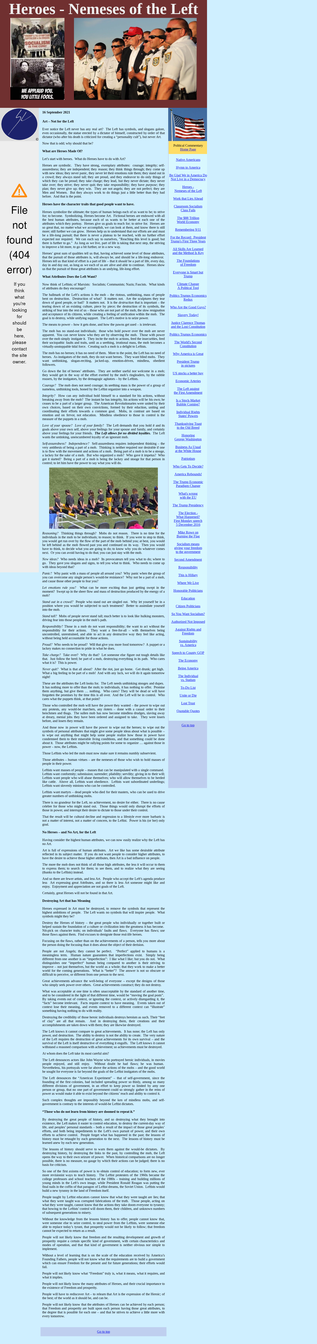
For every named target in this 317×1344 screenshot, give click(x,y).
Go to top (103, 1331)
